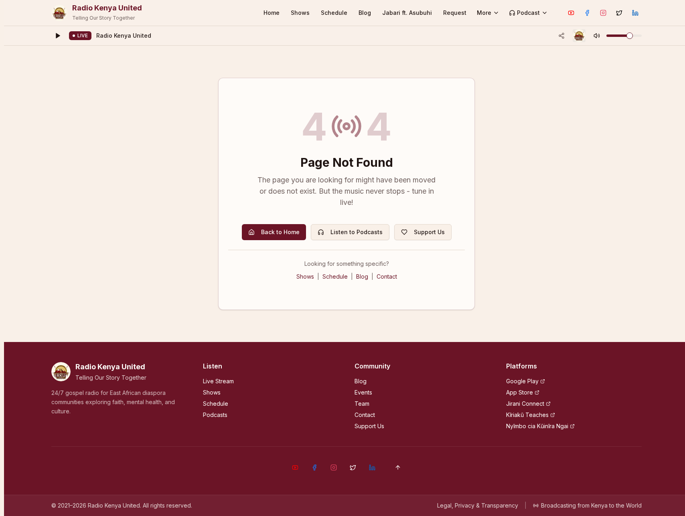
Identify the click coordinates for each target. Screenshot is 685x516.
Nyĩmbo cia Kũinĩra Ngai (537, 426)
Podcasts (215, 414)
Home (271, 12)
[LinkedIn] (635, 12)
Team (362, 403)
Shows (300, 12)
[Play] (57, 35)
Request (454, 12)
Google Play (522, 381)
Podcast (528, 12)
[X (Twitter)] (619, 12)
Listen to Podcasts (356, 232)
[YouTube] (571, 12)
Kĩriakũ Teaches (527, 414)
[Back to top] (398, 467)
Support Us (429, 232)
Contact (387, 276)
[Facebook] (587, 12)
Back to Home (280, 232)
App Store (519, 392)
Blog (365, 12)
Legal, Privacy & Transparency (477, 505)
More (484, 12)
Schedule (334, 12)
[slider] (629, 35)
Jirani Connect (525, 403)
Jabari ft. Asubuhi (407, 12)
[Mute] (596, 35)
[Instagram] (603, 12)
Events (363, 392)
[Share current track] (561, 35)
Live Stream (218, 381)
